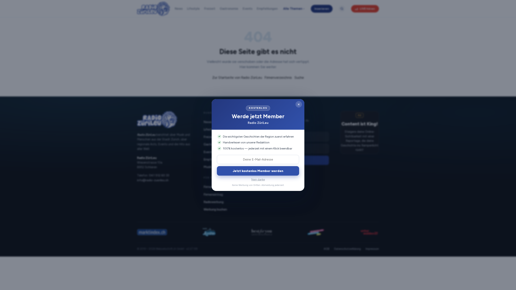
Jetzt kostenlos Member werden (258, 171)
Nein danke (258, 179)
